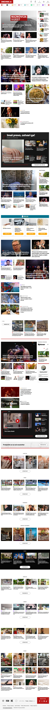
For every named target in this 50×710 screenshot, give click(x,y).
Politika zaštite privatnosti (25, 705)
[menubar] (44, 2)
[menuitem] (44, 1)
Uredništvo (4, 705)
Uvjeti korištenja (17, 705)
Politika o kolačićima (33, 705)
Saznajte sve (6, 324)
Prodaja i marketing (10, 705)
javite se (43, 379)
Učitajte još (25, 471)
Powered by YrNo (46, 350)
